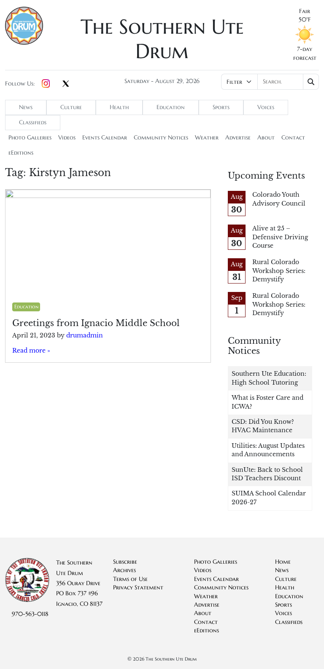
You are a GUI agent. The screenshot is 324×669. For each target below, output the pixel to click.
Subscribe (125, 561)
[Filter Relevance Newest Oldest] (270, 82)
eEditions (20, 152)
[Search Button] (311, 82)
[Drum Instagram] (45, 84)
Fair (304, 11)
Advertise (238, 137)
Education (171, 107)
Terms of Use (130, 579)
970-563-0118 (30, 614)
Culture (71, 107)
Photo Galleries (29, 137)
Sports (221, 107)
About (266, 137)
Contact (293, 137)
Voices (265, 107)
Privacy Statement (138, 587)
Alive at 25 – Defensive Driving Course (280, 237)
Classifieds (32, 122)
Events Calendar (104, 137)
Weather (207, 137)
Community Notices (161, 137)
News (25, 107)
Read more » (31, 350)
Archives (124, 570)
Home (283, 561)
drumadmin (84, 335)
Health (119, 107)
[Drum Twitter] (66, 84)
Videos (67, 137)
